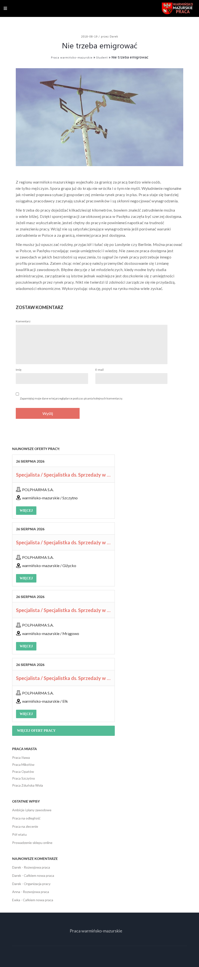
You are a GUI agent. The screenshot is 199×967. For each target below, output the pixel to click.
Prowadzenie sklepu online (32, 843)
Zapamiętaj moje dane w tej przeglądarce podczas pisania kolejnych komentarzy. (71, 398)
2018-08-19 (90, 36)
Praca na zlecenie (25, 826)
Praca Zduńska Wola (27, 785)
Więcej (26, 510)
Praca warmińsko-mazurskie (71, 57)
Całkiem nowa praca (39, 875)
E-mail (99, 369)
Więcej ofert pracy (36, 730)
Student (102, 57)
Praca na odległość (26, 818)
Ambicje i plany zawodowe (31, 810)
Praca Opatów (23, 771)
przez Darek (109, 36)
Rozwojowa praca (37, 867)
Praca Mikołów (23, 764)
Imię (18, 369)
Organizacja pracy (37, 884)
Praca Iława (21, 757)
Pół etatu (19, 834)
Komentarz (23, 321)
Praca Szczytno (23, 778)
